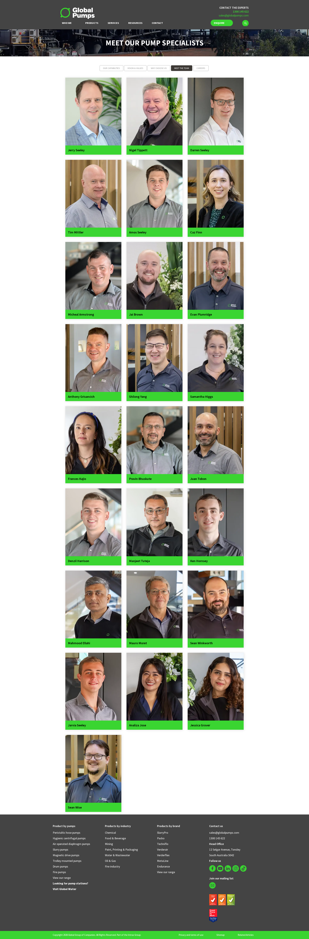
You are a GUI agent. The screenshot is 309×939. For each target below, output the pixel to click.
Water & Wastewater (117, 855)
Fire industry (112, 866)
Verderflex (163, 855)
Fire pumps (59, 872)
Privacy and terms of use (191, 934)
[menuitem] (245, 23)
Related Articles (246, 934)
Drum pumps (60, 866)
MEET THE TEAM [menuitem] (181, 68)
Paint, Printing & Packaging (121, 849)
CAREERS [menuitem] (201, 68)
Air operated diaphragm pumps (71, 844)
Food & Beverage (115, 838)
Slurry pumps (60, 849)
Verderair (162, 849)
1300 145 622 (217, 838)
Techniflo (162, 844)
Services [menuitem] (113, 22)
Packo (160, 838)
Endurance (163, 866)
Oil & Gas (110, 861)
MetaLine (162, 861)
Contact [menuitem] (157, 22)
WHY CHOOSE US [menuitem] (159, 68)
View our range (62, 878)
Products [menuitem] (91, 22)
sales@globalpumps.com (234, 15)
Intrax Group (134, 934)
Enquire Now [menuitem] (219, 23)
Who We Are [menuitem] (67, 23)
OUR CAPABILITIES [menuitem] (111, 68)
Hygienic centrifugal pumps (69, 838)
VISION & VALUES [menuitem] (135, 68)
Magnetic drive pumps (66, 855)
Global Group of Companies (81, 934)
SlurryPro (162, 832)
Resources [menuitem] (135, 22)
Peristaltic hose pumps (66, 832)
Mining (109, 844)
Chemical (110, 832)
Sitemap (220, 934)
